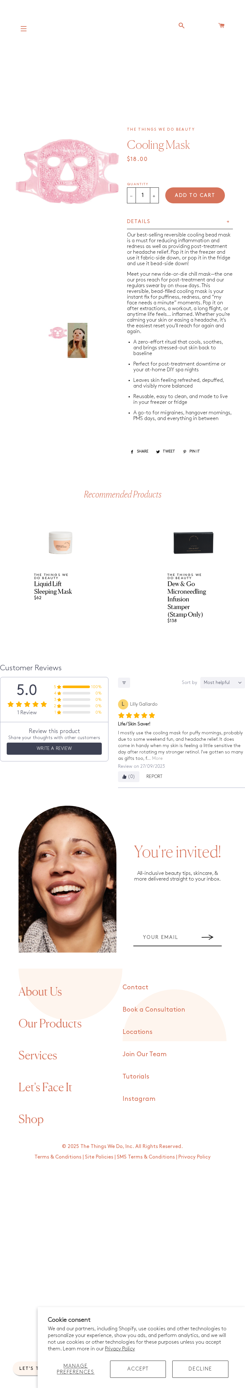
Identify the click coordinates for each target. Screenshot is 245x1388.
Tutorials (135, 1076)
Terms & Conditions (57, 1157)
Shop (31, 1119)
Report (154, 776)
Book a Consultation (153, 1010)
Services (38, 1055)
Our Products (50, 1023)
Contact (135, 987)
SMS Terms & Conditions (146, 1157)
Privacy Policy (120, 1349)
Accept (138, 1369)
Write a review (54, 748)
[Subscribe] (208, 937)
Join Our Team (144, 1054)
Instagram (138, 1099)
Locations (137, 1032)
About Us (40, 992)
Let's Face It (45, 1087)
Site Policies (99, 1157)
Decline (200, 1369)
